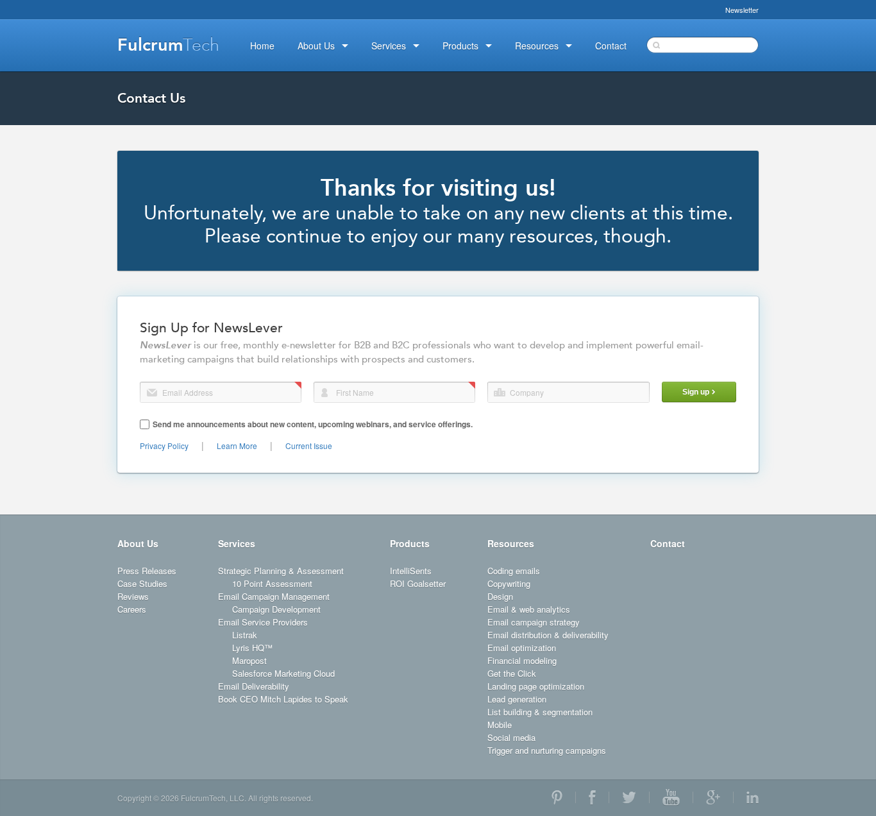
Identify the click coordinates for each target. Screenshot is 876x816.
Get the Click (511, 673)
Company (499, 392)
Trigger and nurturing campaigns (546, 750)
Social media (511, 737)
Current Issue (308, 445)
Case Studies (142, 583)
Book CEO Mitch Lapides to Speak (283, 699)
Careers (131, 609)
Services (236, 543)
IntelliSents (411, 571)
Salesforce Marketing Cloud (283, 673)
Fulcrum (168, 45)
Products (410, 543)
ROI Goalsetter (418, 583)
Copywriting (508, 583)
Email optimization (521, 648)
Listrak (244, 635)
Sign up (695, 391)
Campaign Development (276, 609)
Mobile (499, 724)
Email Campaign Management (274, 596)
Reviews (133, 596)
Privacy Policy (164, 445)
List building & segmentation (540, 712)
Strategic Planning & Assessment (281, 571)
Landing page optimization (535, 686)
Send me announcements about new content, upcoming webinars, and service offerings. (313, 424)
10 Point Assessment (272, 583)
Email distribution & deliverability (548, 635)
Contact (667, 543)
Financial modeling (522, 660)
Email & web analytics (528, 609)
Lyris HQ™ (252, 648)
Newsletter (742, 9)
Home (262, 45)
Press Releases (146, 571)
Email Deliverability (253, 686)
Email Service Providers (263, 622)
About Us (137, 543)
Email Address (152, 392)
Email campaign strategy (533, 622)
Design (500, 596)
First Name (324, 392)
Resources (510, 543)
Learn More (237, 445)
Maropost (249, 660)
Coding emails (513, 571)
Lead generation (516, 699)
